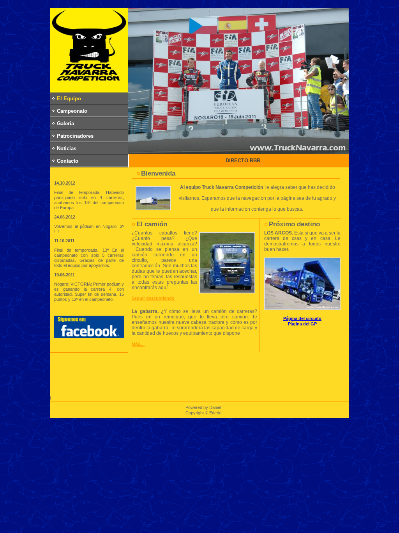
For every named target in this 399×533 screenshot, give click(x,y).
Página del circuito (302, 318)
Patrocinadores (75, 136)
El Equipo (69, 98)
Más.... (138, 344)
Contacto (67, 161)
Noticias (66, 148)
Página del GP (302, 324)
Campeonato (72, 111)
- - (242, 160)
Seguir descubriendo (153, 298)
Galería (65, 123)
